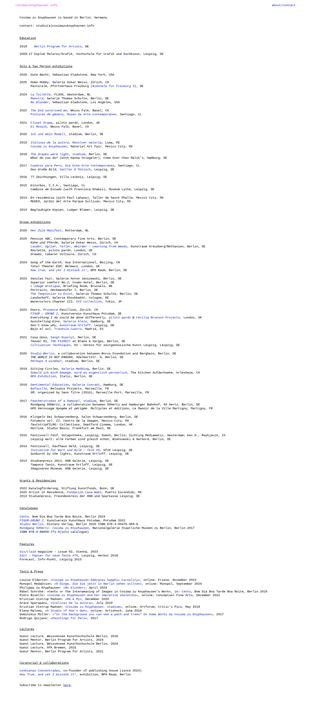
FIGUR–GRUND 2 (31, 520)
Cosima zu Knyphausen (49, 146)
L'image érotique (44, 286)
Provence (50, 310)
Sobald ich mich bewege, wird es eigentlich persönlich (79, 372)
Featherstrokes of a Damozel (55, 401)
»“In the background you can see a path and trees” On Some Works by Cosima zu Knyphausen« (132, 614)
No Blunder (39, 102)
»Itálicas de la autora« (71, 603)
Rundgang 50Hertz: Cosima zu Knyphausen (54, 528)
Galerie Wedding (75, 369)
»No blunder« (74, 588)
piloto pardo (120, 317)
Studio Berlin (42, 353)
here (67, 685)
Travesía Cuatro (68, 329)
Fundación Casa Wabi (84, 492)
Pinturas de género (47, 114)
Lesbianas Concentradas (40, 670)
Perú (46, 165)
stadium (78, 154)
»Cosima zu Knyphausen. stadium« (93, 607)
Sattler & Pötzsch (75, 169)
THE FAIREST (61, 341)
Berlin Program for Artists (58, 46)
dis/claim (28, 552)
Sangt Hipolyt (62, 337)
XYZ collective (89, 301)
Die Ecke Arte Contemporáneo (89, 165)
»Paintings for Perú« (69, 618)
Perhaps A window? (46, 361)
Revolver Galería (87, 142)
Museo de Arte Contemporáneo (91, 114)
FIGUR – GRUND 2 (44, 313)
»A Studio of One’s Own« (66, 611)
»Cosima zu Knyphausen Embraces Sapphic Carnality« (95, 580)
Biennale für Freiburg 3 (113, 86)
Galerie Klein (75, 321)
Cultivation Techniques (51, 345)
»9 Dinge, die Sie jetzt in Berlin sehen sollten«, (98, 584)
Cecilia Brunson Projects (158, 317)
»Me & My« (73, 599)
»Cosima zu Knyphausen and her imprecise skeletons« (92, 595)
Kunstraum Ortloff (75, 325)
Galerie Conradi (86, 385)
